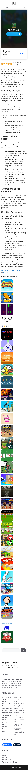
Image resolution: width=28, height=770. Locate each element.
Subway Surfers (14, 290)
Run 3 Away (14, 594)
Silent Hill (17, 715)
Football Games (7, 713)
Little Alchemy (14, 424)
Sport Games (18, 717)
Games (5, 272)
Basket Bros (14, 399)
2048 (14, 484)
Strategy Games (19, 722)
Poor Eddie (14, 606)
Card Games (6, 706)
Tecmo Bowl (14, 339)
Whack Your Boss (14, 581)
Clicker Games (7, 708)
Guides (4, 726)
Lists (3, 731)
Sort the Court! (14, 545)
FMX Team (14, 472)
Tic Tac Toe (14, 387)
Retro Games (18, 708)
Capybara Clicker (14, 302)
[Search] (23, 650)
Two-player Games (18, 725)
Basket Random (14, 436)
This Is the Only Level (14, 630)
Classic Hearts (14, 642)
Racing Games (19, 706)
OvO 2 (14, 327)
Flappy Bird (14, 375)
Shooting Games (19, 713)
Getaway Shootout (14, 412)
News (16, 701)
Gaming (4, 719)
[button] (24, 8)
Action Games (7, 697)
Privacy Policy (6, 759)
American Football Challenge (14, 448)
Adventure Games (5, 700)
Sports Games (19, 719)
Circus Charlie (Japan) (14, 521)
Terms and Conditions (9, 762)
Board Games (6, 703)
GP (3, 724)
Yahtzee (14, 569)
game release (6, 715)
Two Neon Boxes (14, 314)
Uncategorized (19, 732)
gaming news (6, 722)
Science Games (19, 710)
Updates (17, 734)
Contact (5, 757)
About (4, 755)
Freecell (14, 533)
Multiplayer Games (18, 698)
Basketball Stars (14, 509)
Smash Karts (14, 618)
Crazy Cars (14, 557)
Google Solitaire (14, 460)
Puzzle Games (19, 703)
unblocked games (17, 729)
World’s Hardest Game (14, 351)
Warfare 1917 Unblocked (14, 496)
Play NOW (12, 34)
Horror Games (7, 729)
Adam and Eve (14, 363)
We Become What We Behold (10, 270)
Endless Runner (7, 710)
